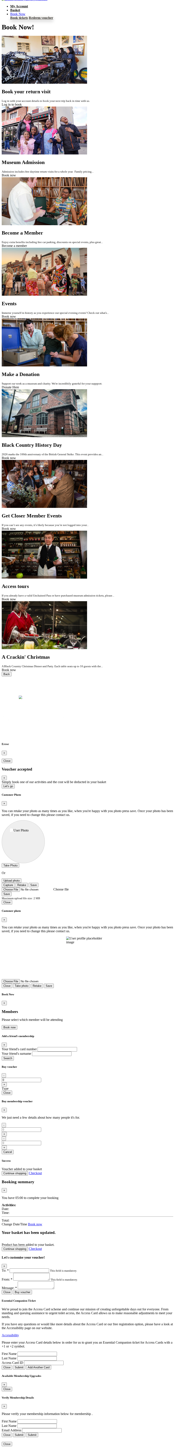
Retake (21, 885)
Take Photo (10, 865)
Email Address (11, 1430)
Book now (9, 1027)
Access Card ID (12, 1362)
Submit (19, 1367)
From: (7, 1279)
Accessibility (10, 1335)
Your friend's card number (19, 1049)
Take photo (21, 985)
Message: (9, 1288)
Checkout (35, 1173)
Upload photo (11, 880)
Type (5, 1088)
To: (5, 1270)
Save (33, 885)
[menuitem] (19, 6)
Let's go (8, 786)
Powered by (10, 697)
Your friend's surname (16, 1053)
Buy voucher (22, 1292)
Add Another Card (39, 1367)
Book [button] (17, 14)
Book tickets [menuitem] (19, 18)
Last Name (9, 1358)
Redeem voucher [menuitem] (41, 18)
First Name (9, 1354)
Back (6, 674)
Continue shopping (14, 1173)
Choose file (61, 889)
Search (7, 1058)
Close (6, 760)
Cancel (7, 1152)
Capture (8, 885)
